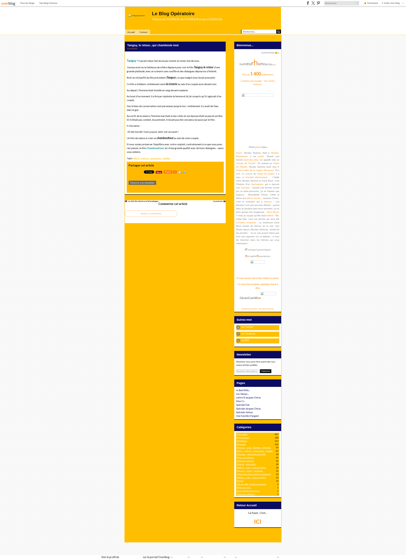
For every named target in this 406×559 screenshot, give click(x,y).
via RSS (245, 340)
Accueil (131, 32)
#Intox (240, 481)
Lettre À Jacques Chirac (248, 397)
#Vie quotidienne (245, 457)
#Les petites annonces (248, 490)
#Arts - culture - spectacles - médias (152, 158)
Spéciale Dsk (243, 404)
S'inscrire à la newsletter (142, 182)
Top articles (180, 557)
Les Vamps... (242, 393)
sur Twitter (247, 326)
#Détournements (245, 461)
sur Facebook (248, 333)
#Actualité (242, 434)
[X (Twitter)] (313, 3)
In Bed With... (243, 390)
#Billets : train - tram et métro (251, 467)
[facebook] (308, 3)
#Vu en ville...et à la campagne (251, 484)
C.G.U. (230, 557)
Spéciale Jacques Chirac (248, 408)
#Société (241, 444)
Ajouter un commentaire (151, 214)
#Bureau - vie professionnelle (251, 454)
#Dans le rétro (244, 487)
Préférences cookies (291, 557)
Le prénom (218, 201)
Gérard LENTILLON (131, 557)
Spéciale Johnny (244, 412)
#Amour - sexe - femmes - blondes (254, 447)
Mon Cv (240, 401)
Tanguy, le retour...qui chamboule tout (153, 45)
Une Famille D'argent (247, 415)
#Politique (242, 441)
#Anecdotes (243, 437)
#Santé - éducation (246, 464)
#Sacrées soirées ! (246, 494)
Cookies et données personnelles (256, 557)
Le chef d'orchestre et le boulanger (143, 201)
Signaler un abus (213, 557)
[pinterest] (318, 3)
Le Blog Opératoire (173, 13)
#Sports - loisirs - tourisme (250, 471)
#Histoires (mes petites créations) (254, 474)
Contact (143, 32)
